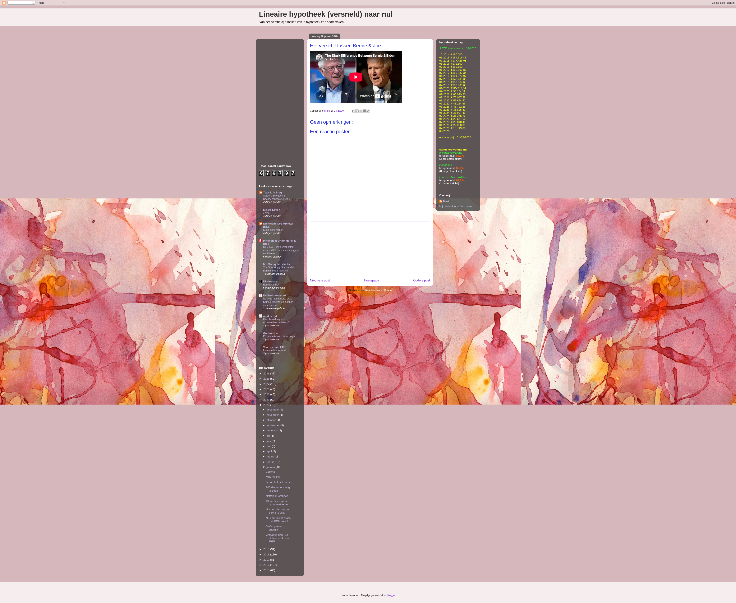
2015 (266, 570)
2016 (266, 564)
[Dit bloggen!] (357, 111)
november (273, 414)
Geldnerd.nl (270, 333)
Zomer (266, 212)
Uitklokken (270, 281)
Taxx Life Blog (272, 192)
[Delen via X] (361, 111)
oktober (272, 419)
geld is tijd (270, 316)
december (273, 409)
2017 (266, 559)
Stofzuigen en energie (274, 528)
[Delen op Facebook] (364, 111)
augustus (272, 430)
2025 (266, 378)
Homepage (371, 280)
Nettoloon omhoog (277, 495)
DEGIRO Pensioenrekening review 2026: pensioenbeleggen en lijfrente (280, 250)
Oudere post (421, 280)
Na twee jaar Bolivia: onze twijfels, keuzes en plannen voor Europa (278, 302)
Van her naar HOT (274, 347)
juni (269, 441)
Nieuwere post (320, 280)
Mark (446, 201)
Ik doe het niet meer (278, 482)
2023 (266, 389)
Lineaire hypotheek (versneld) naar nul (326, 14)
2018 (266, 554)
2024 (266, 384)
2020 (266, 404)
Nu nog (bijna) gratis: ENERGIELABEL (278, 519)
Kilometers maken (273, 229)
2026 (266, 373)
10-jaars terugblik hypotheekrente (277, 502)
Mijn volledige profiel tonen (455, 206)
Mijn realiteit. (273, 476)
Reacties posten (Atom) (378, 290)
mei (269, 446)
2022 (266, 394)
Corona (270, 471)
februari (272, 461)
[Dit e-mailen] (354, 111)
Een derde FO (271, 284)
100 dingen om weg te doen (278, 489)
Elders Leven (271, 209)
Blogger (391, 595)
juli (269, 435)
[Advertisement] (370, 248)
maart (270, 456)
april (270, 451)
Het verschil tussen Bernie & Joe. (277, 511)
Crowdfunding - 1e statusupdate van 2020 (278, 538)
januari (271, 467)
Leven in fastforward (274, 350)
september (273, 425)
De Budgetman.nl (274, 295)
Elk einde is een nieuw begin (279, 336)
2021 (266, 399)
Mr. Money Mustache (276, 264)
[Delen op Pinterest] (368, 111)
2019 (266, 549)
